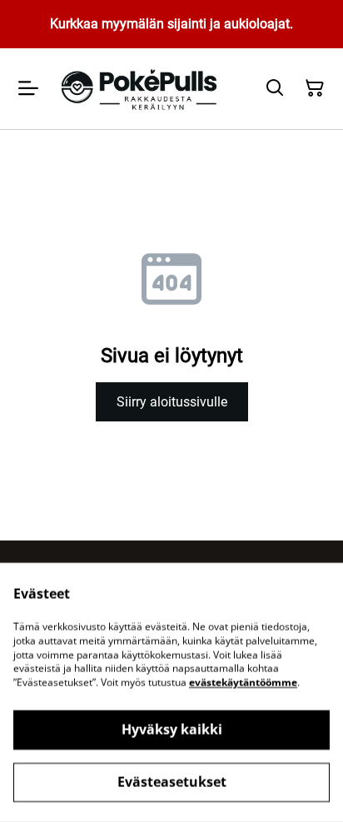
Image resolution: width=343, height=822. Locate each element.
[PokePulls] (141, 89)
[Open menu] (28, 88)
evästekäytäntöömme (243, 682)
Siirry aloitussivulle (172, 402)
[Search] (275, 88)
